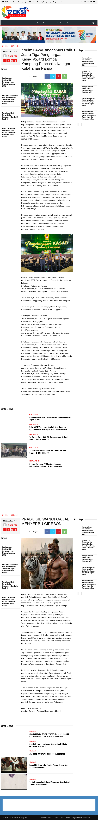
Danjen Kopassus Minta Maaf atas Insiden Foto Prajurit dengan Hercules (50, 418)
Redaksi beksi (12, 56)
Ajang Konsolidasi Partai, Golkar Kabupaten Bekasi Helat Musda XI (10, 116)
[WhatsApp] (64, 76)
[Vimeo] (91, 1)
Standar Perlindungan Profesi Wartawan (75, 818)
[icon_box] (57, 2)
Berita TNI (15, 46)
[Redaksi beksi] (5, 56)
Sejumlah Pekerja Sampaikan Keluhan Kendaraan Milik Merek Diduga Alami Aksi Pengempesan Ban (89, 115)
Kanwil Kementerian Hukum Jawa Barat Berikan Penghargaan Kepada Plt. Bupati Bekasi (9, 132)
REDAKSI (56, 818)
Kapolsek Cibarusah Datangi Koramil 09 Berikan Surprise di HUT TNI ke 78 (47, 451)
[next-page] (80, 124)
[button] (93, 22)
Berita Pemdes (35, 461)
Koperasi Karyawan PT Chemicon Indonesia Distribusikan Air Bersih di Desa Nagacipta (45, 464)
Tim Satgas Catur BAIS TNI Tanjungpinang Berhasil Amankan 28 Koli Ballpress (48, 438)
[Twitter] (88, 1)
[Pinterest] (58, 76)
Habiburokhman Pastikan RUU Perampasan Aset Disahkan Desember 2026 (8, 82)
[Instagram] (85, 1)
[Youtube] (94, 1)
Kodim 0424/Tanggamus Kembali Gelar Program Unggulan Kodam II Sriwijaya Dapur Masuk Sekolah (48, 428)
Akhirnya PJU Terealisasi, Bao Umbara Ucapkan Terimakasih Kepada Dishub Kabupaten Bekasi (10, 99)
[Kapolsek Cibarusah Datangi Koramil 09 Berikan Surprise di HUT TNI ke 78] (14, 450)
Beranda (5, 46)
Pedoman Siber (45, 818)
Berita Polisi (34, 447)
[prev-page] (75, 124)
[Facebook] (81, 1)
